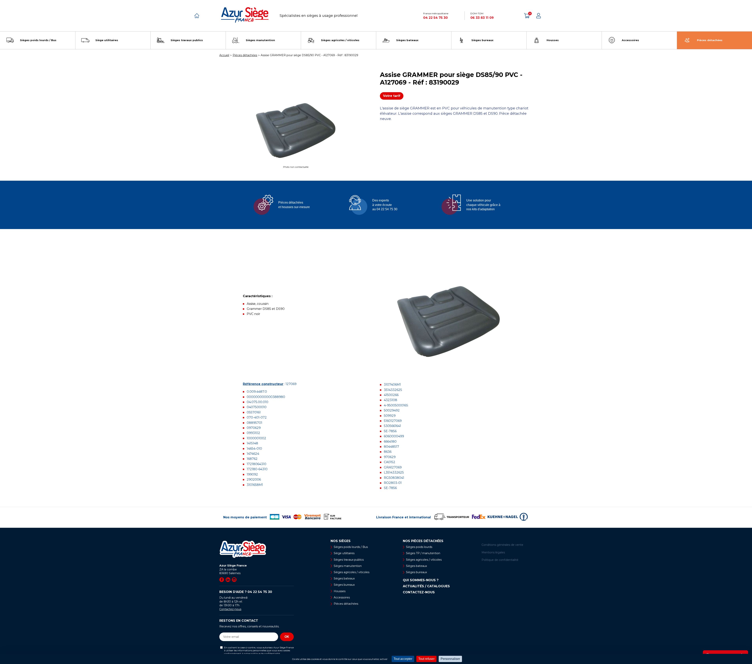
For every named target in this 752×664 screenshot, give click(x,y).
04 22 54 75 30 (435, 18)
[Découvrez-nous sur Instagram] (234, 579)
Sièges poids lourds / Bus (351, 547)
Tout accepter (403, 658)
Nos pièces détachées (423, 541)
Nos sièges (341, 541)
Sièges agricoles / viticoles (351, 572)
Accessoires (342, 597)
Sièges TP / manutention (423, 553)
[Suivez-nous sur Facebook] (221, 579)
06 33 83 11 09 (482, 18)
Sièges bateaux (344, 578)
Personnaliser (450, 658)
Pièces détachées (346, 603)
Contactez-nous (230, 609)
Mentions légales (493, 552)
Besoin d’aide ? (245, 592)
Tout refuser (426, 658)
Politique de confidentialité (500, 560)
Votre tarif (391, 96)
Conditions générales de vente (502, 545)
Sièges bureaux (344, 584)
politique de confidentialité (265, 653)
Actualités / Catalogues (426, 586)
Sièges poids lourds (419, 547)
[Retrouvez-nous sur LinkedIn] (228, 579)
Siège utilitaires (344, 553)
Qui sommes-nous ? (420, 580)
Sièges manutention (348, 566)
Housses (339, 591)
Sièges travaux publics (349, 559)
